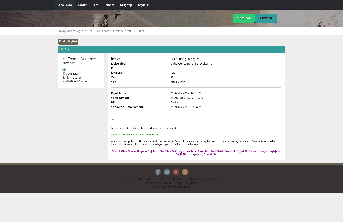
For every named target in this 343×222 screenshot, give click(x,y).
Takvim (109, 5)
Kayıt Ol (143, 5)
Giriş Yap (126, 5)
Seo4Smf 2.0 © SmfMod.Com (189, 179)
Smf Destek (213, 179)
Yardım (83, 5)
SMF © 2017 (145, 179)
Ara (95, 5)
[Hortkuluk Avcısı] (64, 69)
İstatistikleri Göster (74, 81)
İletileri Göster (71, 77)
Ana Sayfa (65, 5)
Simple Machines (162, 179)
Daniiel (166, 183)
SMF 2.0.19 (130, 179)
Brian (193, 183)
